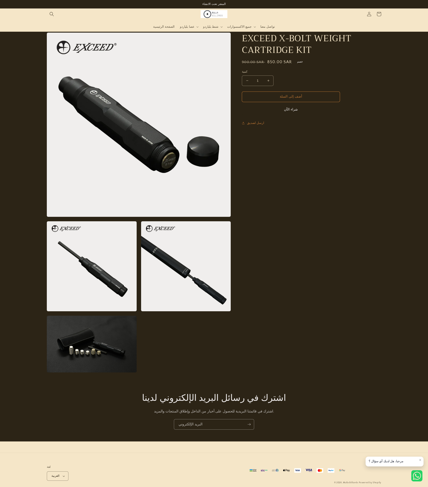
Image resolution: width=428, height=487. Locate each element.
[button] (52, 14)
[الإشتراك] (249, 424)
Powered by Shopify (370, 482)
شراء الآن (291, 109)
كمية (244, 71)
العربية (55, 475)
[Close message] (420, 460)
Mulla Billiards (350, 482)
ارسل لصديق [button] (255, 123)
